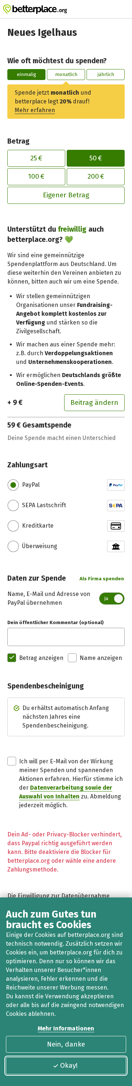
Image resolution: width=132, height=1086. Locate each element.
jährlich (106, 74)
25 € (36, 158)
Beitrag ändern (94, 402)
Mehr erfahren (35, 110)
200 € (96, 176)
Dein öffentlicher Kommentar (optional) (55, 622)
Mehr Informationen (66, 1028)
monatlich (66, 74)
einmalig (26, 74)
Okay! (69, 1065)
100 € (36, 176)
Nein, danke (66, 1044)
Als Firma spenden (102, 579)
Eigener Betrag (66, 195)
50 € (95, 158)
